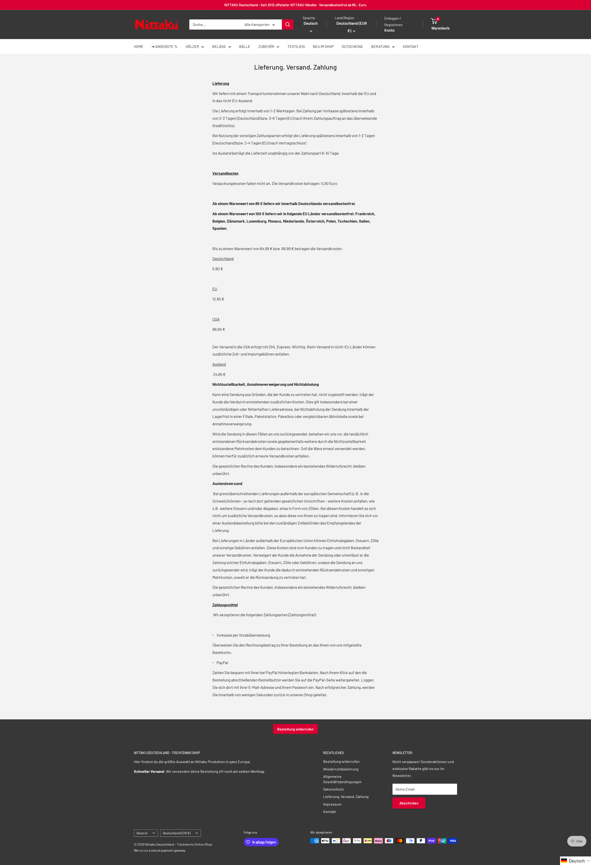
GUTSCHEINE (352, 46)
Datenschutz (333, 789)
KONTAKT (411, 46)
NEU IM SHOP (323, 46)
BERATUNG (380, 46)
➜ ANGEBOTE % (164, 46)
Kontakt (329, 811)
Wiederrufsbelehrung (341, 769)
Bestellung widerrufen (295, 729)
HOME (138, 46)
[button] (575, 860)
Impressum (332, 804)
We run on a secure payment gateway (159, 850)
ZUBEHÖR (266, 46)
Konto (389, 30)
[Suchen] (287, 24)
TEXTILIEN (296, 46)
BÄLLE (244, 46)
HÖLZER (192, 46)
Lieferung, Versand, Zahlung (346, 796)
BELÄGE (219, 46)
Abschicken (409, 803)
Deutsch (142, 833)
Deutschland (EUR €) (176, 833)
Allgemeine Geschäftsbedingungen (342, 779)
